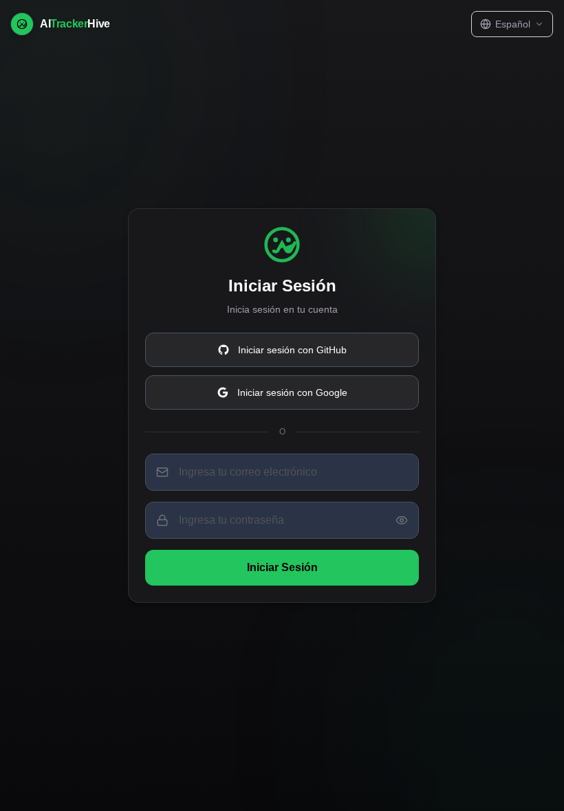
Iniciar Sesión (282, 567)
